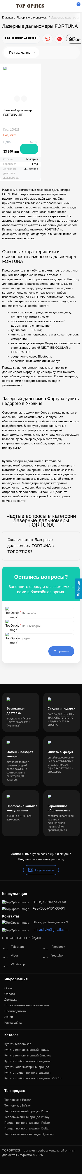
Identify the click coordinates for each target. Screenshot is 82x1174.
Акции (8, 1017)
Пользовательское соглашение (26, 1005)
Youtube (57, 955)
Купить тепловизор (17, 1044)
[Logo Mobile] (30, 6)
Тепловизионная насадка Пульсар (29, 1134)
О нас (8, 988)
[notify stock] (29, 149)
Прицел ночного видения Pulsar (27, 1122)
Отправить (61, 651)
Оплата (9, 994)
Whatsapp (18, 964)
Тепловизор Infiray (17, 1105)
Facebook (58, 946)
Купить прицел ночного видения (27, 1072)
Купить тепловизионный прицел (27, 1049)
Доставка (10, 999)
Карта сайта (13, 1022)
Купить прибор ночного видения (27, 1061)
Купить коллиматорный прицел (26, 1067)
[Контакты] (61, 6)
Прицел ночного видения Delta (26, 1128)
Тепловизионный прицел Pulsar (27, 1111)
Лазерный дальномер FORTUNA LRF (17, 112)
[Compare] (17, 98)
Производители (15, 1011)
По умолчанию (20, 52)
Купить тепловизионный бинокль (27, 1055)
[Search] (54, 6)
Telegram (17, 946)
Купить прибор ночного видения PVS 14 (33, 1078)
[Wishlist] (24, 98)
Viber (14, 955)
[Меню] (6, 6)
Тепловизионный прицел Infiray (26, 1117)
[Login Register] (69, 6)
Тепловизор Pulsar (17, 1099)
